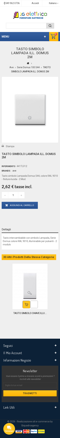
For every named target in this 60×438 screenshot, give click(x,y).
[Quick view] (34, 304)
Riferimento (8, 166)
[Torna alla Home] (28, 63)
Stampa (10, 146)
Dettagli (6, 229)
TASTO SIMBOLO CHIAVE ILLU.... (30, 313)
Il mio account (12, 353)
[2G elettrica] (30, 15)
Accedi (35, 3)
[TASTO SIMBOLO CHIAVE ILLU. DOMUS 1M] (30, 286)
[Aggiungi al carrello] (26, 304)
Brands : (6, 171)
